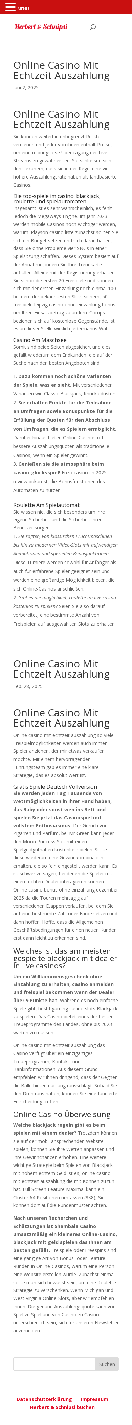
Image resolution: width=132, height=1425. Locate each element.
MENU (23, 9)
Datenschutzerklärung (44, 1399)
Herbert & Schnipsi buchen (62, 1407)
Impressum (94, 1399)
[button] (11, 7)
